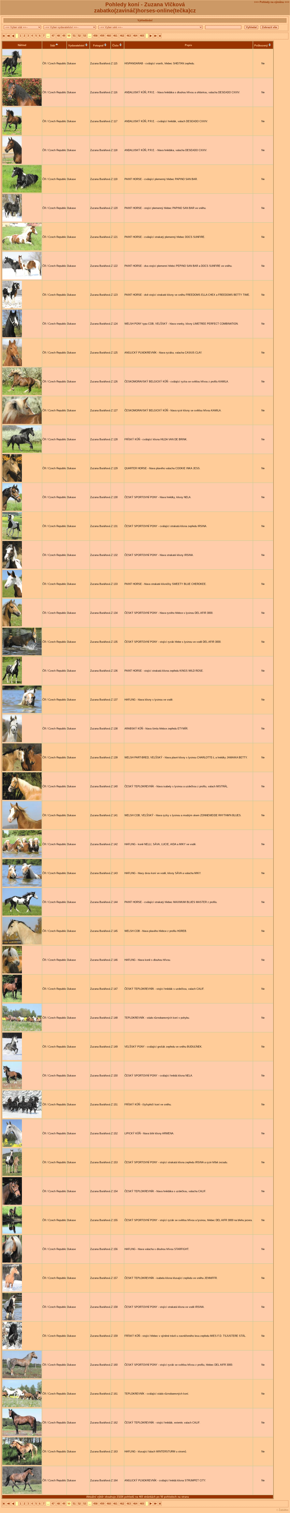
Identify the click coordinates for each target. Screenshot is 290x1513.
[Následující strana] (151, 35)
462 (122, 35)
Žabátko (283, 1509)
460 (109, 35)
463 (129, 35)
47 (53, 35)
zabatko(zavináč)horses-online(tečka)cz (145, 11)
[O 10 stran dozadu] (155, 35)
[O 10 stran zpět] (8, 35)
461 (115, 35)
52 (79, 35)
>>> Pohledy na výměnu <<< (271, 2)
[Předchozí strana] (13, 35)
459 (102, 35)
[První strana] (4, 35)
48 (58, 35)
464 (135, 35)
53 (84, 35)
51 (74, 35)
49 (63, 35)
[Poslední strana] (160, 35)
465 (142, 35)
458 (95, 35)
